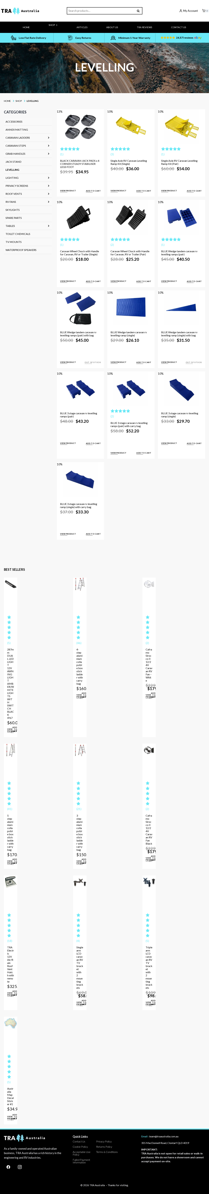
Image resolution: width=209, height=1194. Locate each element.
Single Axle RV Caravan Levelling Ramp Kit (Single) (129, 162)
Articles (82, 27)
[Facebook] (8, 1167)
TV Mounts (14, 241)
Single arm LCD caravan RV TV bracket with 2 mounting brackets (79, 967)
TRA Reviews (144, 27)
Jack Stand (13, 161)
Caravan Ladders (18, 137)
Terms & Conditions (107, 1151)
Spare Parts (14, 217)
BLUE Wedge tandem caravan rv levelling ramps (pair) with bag (78, 334)
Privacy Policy (104, 1141)
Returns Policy (104, 1146)
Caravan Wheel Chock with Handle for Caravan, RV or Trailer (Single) (79, 253)
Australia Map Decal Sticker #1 (10, 1096)
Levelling (12, 169)
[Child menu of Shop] (42, 32)
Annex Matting (17, 129)
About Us (112, 27)
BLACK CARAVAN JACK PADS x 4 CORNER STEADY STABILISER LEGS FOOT (79, 163)
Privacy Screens (17, 185)
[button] (181, 38)
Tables (10, 225)
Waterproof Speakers (21, 249)
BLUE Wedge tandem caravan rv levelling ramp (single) (129, 334)
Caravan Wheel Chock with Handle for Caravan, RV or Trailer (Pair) (130, 253)
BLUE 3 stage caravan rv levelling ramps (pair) (78, 415)
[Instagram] (19, 1167)
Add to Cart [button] (93, 191)
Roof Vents (14, 193)
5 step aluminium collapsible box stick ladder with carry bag (10, 832)
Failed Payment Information (81, 1161)
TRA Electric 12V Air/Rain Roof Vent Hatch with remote (10, 964)
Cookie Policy (80, 1146)
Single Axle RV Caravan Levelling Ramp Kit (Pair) (179, 162)
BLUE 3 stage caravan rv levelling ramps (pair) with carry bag (129, 424)
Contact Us (178, 27)
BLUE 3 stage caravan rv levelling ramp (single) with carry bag (78, 505)
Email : (145, 1136)
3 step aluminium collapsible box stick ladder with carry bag (79, 832)
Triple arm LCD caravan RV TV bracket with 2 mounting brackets (149, 967)
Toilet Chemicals (18, 233)
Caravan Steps (16, 145)
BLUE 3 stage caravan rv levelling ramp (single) (179, 415)
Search (139, 11)
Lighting (12, 177)
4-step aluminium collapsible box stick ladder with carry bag (79, 666)
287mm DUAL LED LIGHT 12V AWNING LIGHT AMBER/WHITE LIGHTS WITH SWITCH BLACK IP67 (10, 683)
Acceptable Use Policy (81, 1153)
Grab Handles (15, 153)
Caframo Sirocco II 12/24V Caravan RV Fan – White (149, 665)
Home (26, 27)
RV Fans (11, 201)
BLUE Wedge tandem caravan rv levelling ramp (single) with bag (179, 334)
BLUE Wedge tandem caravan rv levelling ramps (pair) (179, 253)
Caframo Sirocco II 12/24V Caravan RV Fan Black (149, 829)
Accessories (14, 121)
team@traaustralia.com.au (163, 1136)
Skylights (13, 209)
